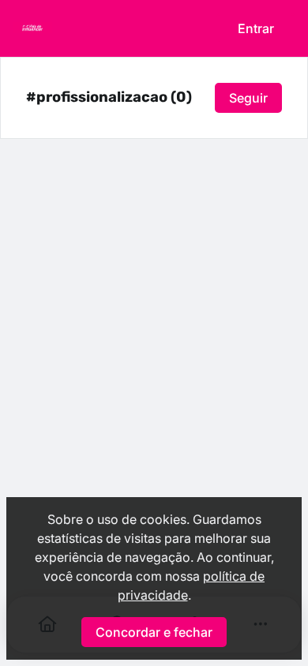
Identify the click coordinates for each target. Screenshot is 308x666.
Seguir (248, 98)
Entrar (256, 28)
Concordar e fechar (154, 632)
